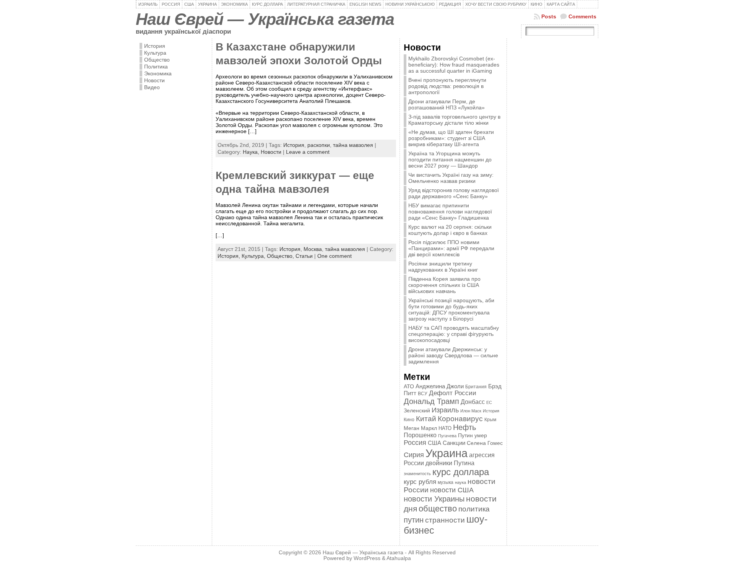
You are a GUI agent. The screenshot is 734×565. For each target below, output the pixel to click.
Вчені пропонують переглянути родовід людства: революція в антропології (447, 86)
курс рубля (420, 481)
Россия (415, 442)
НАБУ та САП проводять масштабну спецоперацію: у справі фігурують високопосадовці (453, 334)
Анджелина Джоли (440, 386)
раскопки (318, 145)
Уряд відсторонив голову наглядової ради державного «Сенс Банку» (453, 193)
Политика (156, 67)
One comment (334, 256)
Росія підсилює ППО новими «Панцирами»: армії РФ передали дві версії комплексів (451, 248)
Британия (476, 386)
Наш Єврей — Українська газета (265, 19)
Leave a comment (308, 152)
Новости (154, 80)
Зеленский (417, 410)
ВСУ (422, 393)
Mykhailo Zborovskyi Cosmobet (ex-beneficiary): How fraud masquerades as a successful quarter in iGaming (453, 64)
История (154, 46)
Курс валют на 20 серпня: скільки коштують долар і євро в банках (450, 230)
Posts (548, 16)
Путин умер (472, 435)
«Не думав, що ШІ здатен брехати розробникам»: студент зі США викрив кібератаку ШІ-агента (451, 138)
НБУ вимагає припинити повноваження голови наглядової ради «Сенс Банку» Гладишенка (450, 211)
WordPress (367, 558)
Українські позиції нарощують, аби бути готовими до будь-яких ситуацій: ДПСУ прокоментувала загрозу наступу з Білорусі (451, 309)
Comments (582, 16)
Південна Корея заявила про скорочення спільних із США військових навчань (444, 285)
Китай (426, 418)
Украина (446, 453)
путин (414, 520)
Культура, (254, 256)
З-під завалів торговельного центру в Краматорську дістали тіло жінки (454, 120)
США (434, 443)
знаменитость (417, 473)
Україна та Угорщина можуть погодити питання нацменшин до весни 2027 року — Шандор (450, 159)
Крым (490, 419)
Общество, (281, 256)
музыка (445, 482)
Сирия (414, 455)
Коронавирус (460, 419)
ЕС (489, 402)
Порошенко (420, 435)
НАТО (444, 428)
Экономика (158, 73)
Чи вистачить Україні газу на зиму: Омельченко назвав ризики (451, 178)
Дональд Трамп (431, 401)
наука (460, 482)
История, (230, 256)
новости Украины (434, 499)
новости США (452, 490)
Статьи (304, 256)
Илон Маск (470, 411)
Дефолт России (452, 393)
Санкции (454, 443)
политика (474, 509)
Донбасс (473, 401)
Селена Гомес (485, 443)
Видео (152, 87)
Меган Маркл (420, 428)
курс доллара (460, 472)
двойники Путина (449, 463)
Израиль (445, 410)
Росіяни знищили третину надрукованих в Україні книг (443, 267)
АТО (409, 386)
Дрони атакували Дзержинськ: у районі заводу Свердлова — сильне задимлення (453, 355)
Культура (155, 53)
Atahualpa (398, 558)
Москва (313, 249)
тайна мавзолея (353, 145)
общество (438, 508)
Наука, (252, 152)
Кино (409, 419)
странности (445, 520)
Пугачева (447, 435)
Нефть (464, 427)
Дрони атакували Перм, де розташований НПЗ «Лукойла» (446, 104)
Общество (157, 60)
